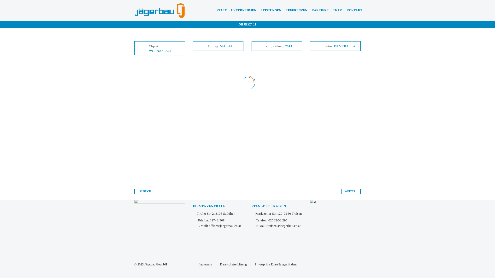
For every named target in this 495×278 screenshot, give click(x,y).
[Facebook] (354, 264)
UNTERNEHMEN (243, 10)
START (222, 10)
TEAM (337, 10)
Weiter (350, 191)
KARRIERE (320, 10)
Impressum (205, 264)
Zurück (145, 191)
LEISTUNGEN (271, 10)
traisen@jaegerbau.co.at (284, 226)
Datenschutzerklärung (233, 264)
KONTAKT (354, 10)
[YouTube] (359, 264)
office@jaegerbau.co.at (225, 226)
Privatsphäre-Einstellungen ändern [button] (276, 264)
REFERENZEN (296, 10)
